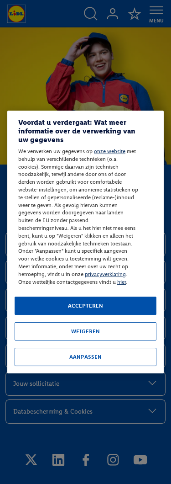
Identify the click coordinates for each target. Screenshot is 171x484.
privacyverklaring (105, 274)
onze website (109, 151)
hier (121, 282)
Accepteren (85, 306)
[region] (85, 242)
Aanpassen (85, 357)
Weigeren (85, 331)
